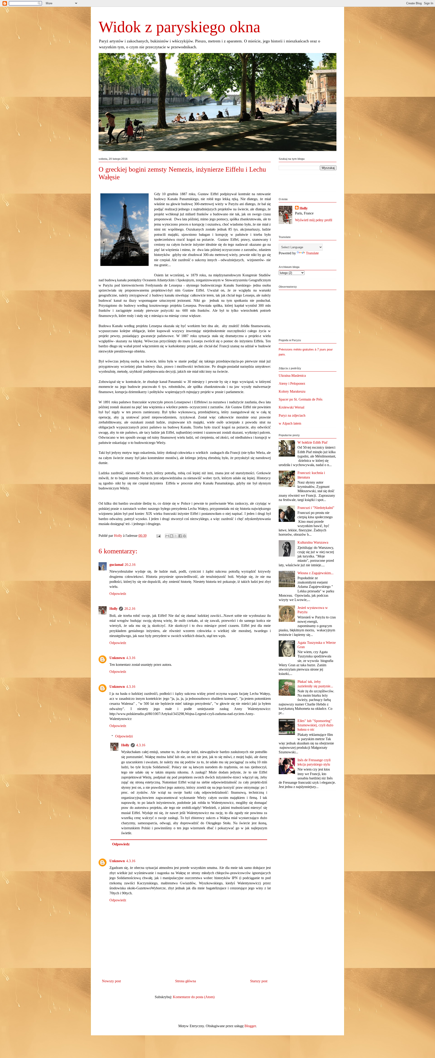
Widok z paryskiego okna (179, 27)
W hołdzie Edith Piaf (312, 442)
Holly (113, 608)
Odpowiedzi (124, 736)
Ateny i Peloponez (292, 383)
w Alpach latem (290, 423)
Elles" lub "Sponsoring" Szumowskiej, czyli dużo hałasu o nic (315, 725)
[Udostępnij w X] (176, 536)
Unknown (117, 658)
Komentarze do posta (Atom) (194, 997)
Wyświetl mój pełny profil (313, 220)
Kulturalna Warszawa (312, 542)
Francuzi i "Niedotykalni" (315, 508)
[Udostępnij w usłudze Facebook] (180, 536)
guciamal (116, 565)
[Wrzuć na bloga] (171, 536)
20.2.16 (130, 565)
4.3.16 (130, 658)
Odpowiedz (117, 594)
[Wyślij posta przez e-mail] (158, 536)
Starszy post (258, 981)
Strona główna (185, 981)
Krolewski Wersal (291, 407)
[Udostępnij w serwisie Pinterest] (184, 536)
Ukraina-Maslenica (292, 375)
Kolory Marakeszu (292, 391)
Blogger (250, 1026)
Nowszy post (111, 981)
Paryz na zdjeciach (292, 415)
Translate (312, 253)
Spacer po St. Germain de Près (300, 399)
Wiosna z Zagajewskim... (315, 573)
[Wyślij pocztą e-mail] (167, 536)
